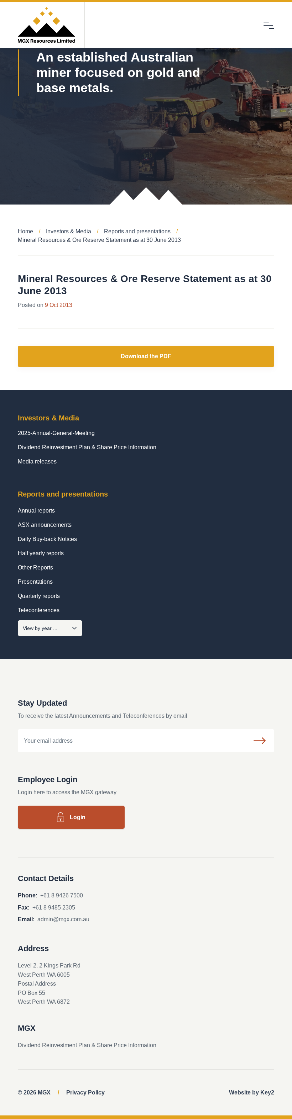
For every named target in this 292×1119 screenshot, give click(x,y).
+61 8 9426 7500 (61, 895)
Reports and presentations (137, 231)
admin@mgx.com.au (63, 919)
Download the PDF (146, 356)
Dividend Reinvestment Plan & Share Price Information (87, 447)
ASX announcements (45, 525)
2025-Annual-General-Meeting (56, 433)
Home (25, 231)
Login (77, 817)
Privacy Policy (85, 1092)
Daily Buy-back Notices (47, 539)
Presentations (35, 582)
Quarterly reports (39, 596)
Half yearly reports (41, 553)
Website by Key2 (251, 1092)
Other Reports (35, 567)
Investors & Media (68, 231)
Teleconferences (38, 610)
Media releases (37, 461)
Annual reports (36, 511)
